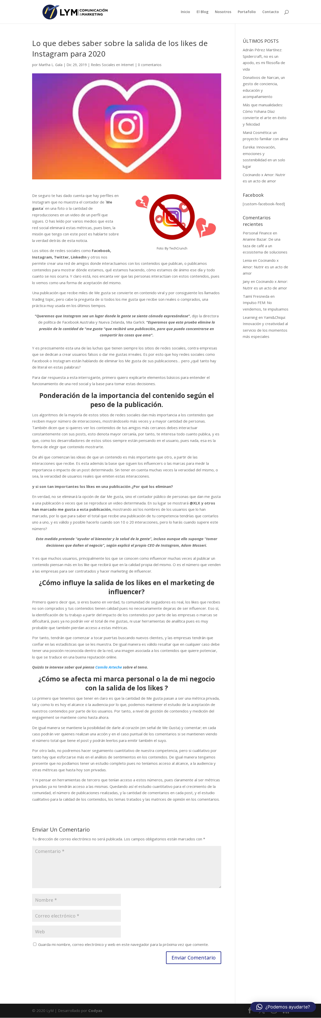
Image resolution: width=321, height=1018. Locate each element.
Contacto (270, 12)
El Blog (202, 12)
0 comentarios (150, 64)
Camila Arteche (108, 667)
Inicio (185, 12)
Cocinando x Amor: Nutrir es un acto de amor (265, 267)
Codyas (95, 1010)
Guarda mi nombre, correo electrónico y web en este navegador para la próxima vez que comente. (123, 944)
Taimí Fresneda (256, 296)
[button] (283, 1007)
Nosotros (223, 12)
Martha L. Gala (50, 64)
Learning (250, 317)
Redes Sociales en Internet (112, 64)
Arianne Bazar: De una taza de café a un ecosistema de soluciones (265, 246)
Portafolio (247, 12)
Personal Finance (257, 232)
